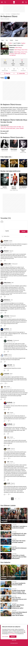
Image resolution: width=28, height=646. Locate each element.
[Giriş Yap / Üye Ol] (22, 2)
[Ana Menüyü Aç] (2, 2)
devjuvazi (6, 250)
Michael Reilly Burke (10, 128)
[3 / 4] (23, 163)
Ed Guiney (11, 53)
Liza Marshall (12, 55)
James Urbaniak (20, 128)
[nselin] (5, 449)
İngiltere (23, 43)
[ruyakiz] (2, 355)
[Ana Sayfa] (14, 2)
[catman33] (2, 374)
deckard (6, 240)
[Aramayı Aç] (5, 2)
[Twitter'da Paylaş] (8, 78)
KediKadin (9, 402)
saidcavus (6, 316)
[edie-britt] (5, 365)
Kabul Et (13, 636)
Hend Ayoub (3, 126)
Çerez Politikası (12, 633)
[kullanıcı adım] (2, 264)
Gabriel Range (18, 47)
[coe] (2, 387)
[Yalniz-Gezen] (2, 283)
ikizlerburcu (7, 299)
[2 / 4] (14, 163)
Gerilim (11, 40)
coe (5, 386)
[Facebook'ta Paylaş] (6, 78)
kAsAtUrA (6, 329)
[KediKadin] (5, 403)
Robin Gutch (17, 53)
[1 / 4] (5, 163)
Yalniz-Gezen (7, 282)
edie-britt (9, 365)
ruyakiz (5, 354)
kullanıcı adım (7, 263)
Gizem (16, 40)
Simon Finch (24, 49)
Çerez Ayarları (5, 636)
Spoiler (7, 231)
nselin (8, 448)
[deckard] (2, 241)
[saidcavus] (2, 316)
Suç (7, 40)
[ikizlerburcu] (2, 300)
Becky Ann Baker (17, 126)
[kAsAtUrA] (2, 329)
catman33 (6, 373)
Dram (2, 40)
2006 (10, 43)
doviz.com (14, 640)
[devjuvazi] (2, 251)
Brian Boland (10, 126)
